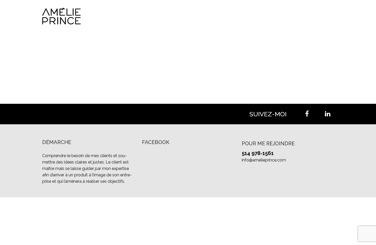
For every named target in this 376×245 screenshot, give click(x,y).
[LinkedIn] (327, 114)
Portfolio (285, 15)
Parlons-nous (319, 15)
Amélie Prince (226, 15)
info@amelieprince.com (264, 160)
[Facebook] (307, 114)
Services (258, 15)
